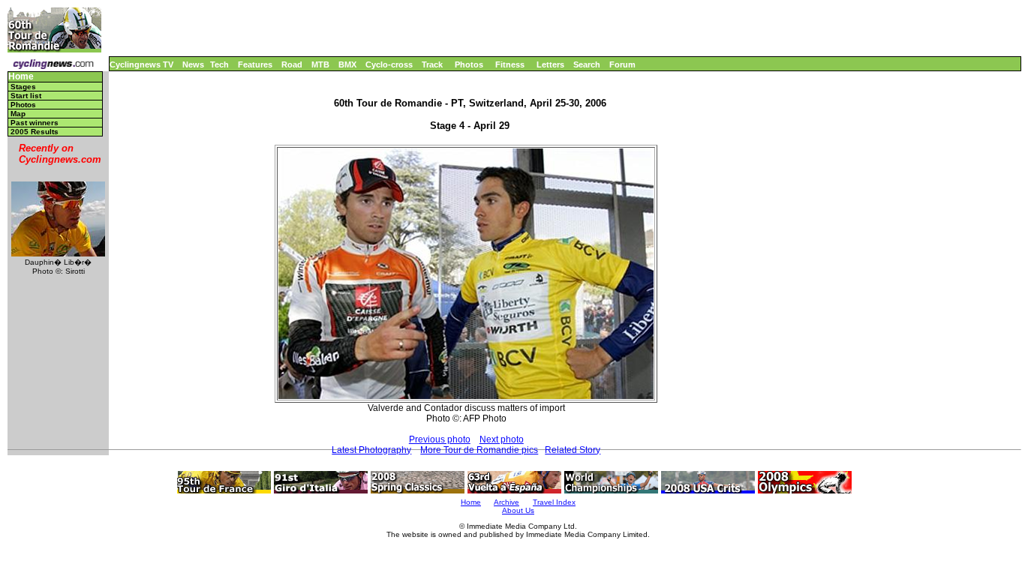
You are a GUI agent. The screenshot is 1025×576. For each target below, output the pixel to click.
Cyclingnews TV (141, 64)
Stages (23, 86)
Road (291, 64)
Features (255, 64)
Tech (219, 64)
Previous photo (439, 439)
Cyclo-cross (389, 64)
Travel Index (554, 502)
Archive (506, 502)
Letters (550, 64)
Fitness (510, 64)
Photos (469, 64)
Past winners (35, 122)
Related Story (572, 450)
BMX (347, 64)
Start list (26, 96)
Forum (622, 64)
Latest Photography (371, 450)
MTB (320, 64)
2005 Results (35, 132)
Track (432, 64)
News (193, 64)
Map (18, 114)
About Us (518, 510)
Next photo (501, 439)
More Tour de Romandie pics (479, 450)
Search (586, 64)
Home (21, 77)
